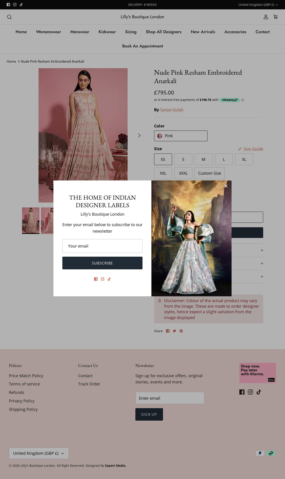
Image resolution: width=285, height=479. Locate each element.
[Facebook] (96, 279)
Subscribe (102, 263)
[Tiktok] (109, 279)
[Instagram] (102, 279)
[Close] (226, 186)
